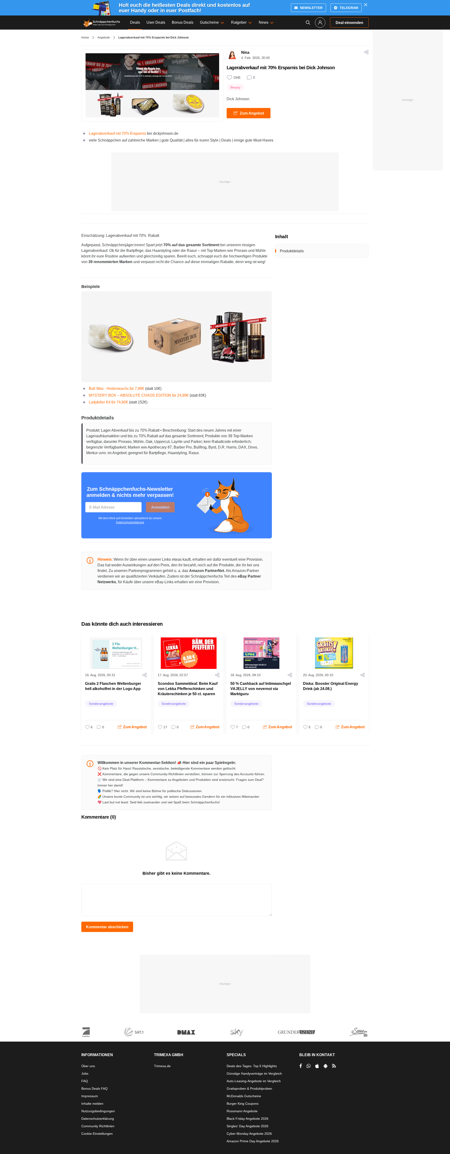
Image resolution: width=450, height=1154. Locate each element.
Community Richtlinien (97, 1126)
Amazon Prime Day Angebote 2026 (253, 1141)
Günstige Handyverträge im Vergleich (254, 1073)
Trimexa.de (162, 1066)
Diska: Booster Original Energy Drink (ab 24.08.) (330, 686)
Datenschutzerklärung (130, 522)
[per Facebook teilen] (300, 1066)
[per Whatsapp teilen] (309, 1066)
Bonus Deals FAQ (94, 1088)
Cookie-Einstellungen (97, 1133)
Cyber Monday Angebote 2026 (249, 1133)
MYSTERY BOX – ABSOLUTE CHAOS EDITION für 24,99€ (139, 395)
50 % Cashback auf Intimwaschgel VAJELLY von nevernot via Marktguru (260, 689)
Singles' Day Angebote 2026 (247, 1126)
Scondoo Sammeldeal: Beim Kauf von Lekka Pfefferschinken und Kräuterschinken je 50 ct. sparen (188, 689)
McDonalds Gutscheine (244, 1096)
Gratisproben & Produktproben (249, 1088)
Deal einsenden (349, 23)
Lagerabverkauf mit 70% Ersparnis (117, 133)
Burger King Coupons (243, 1103)
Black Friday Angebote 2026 (247, 1118)
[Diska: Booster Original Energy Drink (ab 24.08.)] (334, 653)
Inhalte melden (92, 1103)
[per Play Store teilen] (325, 1066)
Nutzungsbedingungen (98, 1111)
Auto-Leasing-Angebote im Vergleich (254, 1081)
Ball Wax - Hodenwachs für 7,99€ (116, 389)
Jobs (84, 1073)
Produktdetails (292, 251)
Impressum (89, 1096)
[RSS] (334, 1066)
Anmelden (160, 507)
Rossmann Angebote (242, 1111)
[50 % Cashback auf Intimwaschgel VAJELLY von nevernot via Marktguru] (261, 653)
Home (85, 37)
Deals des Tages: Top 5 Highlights (252, 1066)
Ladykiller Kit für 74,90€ (108, 402)
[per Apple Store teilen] (317, 1066)
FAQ (84, 1081)
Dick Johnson (238, 99)
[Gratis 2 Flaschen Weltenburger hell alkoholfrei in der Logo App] (116, 653)
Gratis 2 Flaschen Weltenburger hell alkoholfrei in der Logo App (113, 686)
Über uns (88, 1066)
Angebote (104, 37)
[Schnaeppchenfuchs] (101, 22)
